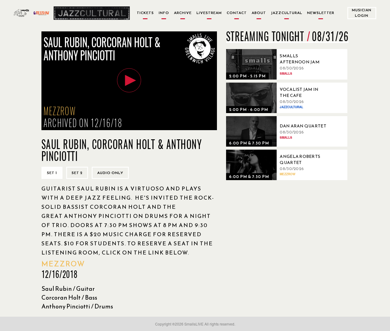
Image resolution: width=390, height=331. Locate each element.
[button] (129, 80)
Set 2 (77, 173)
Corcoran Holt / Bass (69, 297)
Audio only (110, 173)
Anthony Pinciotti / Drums (77, 306)
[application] (129, 80)
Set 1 (52, 173)
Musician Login (361, 12)
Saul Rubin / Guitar (68, 288)
